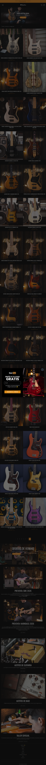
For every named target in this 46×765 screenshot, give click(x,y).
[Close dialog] (42, 370)
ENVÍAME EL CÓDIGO (12, 391)
